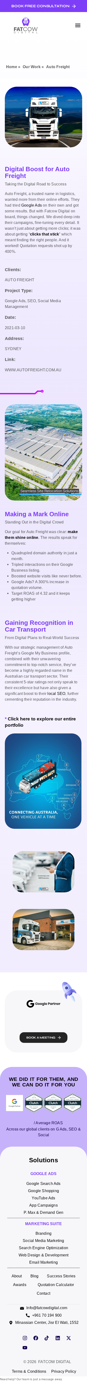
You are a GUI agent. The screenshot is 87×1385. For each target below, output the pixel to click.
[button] (77, 25)
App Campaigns (43, 1205)
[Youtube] (25, 1347)
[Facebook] (36, 1338)
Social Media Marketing (43, 1240)
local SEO (56, 693)
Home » (13, 67)
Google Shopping (43, 1191)
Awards (19, 1284)
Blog (34, 1276)
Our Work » (33, 67)
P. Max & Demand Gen (44, 1212)
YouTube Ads (43, 1198)
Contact (43, 1293)
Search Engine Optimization (43, 1248)
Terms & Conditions (29, 1371)
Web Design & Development (44, 1255)
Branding (44, 1233)
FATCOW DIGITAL (54, 1361)
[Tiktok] (46, 1338)
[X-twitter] (68, 1338)
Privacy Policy (63, 1371)
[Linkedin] (58, 1338)
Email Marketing (43, 1262)
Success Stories (61, 1276)
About (17, 1276)
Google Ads (31, 205)
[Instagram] (25, 1338)
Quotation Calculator (56, 1284)
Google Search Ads (43, 1183)
